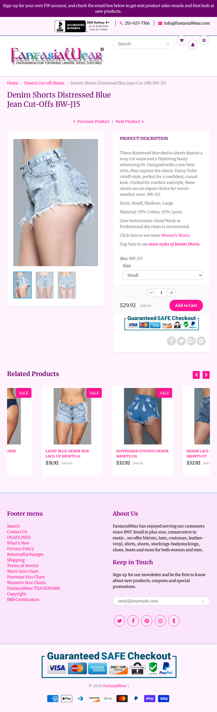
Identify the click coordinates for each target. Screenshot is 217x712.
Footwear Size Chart (26, 576)
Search (13, 526)
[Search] (168, 44)
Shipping (16, 560)
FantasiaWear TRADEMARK (33, 588)
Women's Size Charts (26, 582)
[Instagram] (160, 620)
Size (127, 265)
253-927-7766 (137, 23)
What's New (18, 543)
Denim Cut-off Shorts (44, 83)
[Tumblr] (173, 620)
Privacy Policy (20, 548)
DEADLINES (19, 537)
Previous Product (92, 121)
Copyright (16, 593)
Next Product (128, 121)
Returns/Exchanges (25, 554)
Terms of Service (22, 565)
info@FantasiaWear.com (187, 23)
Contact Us (17, 531)
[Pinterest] (146, 620)
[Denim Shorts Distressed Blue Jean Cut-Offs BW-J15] (55, 202)
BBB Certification (23, 599)
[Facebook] (133, 620)
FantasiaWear (115, 685)
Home (12, 83)
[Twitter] (119, 620)
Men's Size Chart (22, 571)
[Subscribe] (203, 601)
